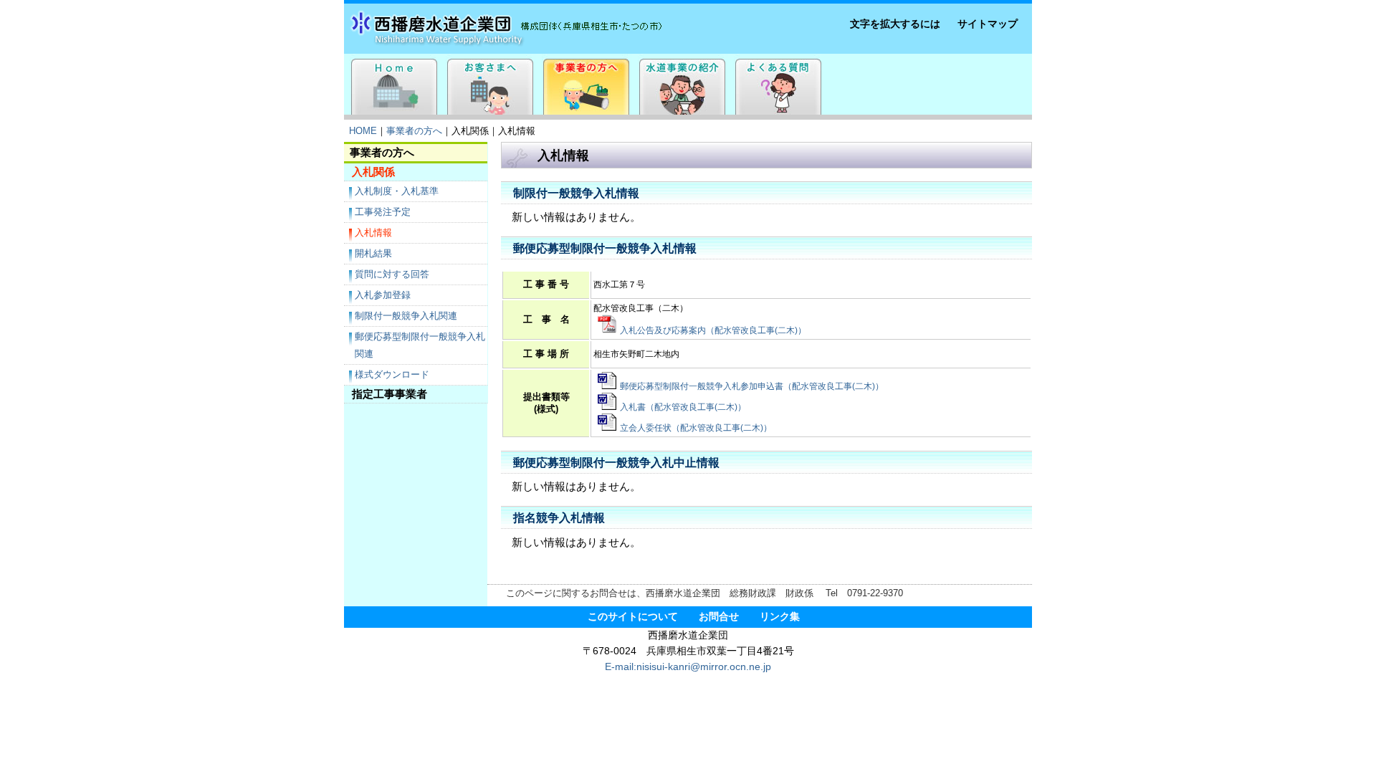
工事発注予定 (383, 211)
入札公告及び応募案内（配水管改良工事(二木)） (713, 330)
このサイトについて (633, 616)
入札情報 (373, 232)
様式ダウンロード (392, 374)
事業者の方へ (414, 130)
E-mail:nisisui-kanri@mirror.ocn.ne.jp (688, 666)
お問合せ (719, 616)
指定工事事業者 (389, 394)
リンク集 (780, 616)
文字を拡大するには (895, 24)
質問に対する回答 (392, 274)
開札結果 (373, 253)
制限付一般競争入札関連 (406, 315)
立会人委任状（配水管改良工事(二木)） (696, 428)
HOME (363, 130)
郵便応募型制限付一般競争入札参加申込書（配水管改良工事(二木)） (752, 386)
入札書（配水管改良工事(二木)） (683, 407)
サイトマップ (987, 24)
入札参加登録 (383, 295)
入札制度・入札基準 (397, 191)
